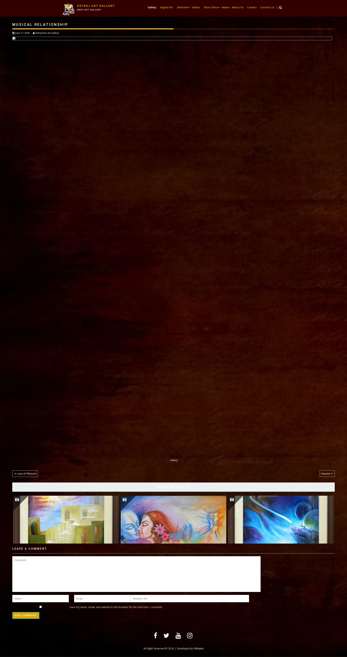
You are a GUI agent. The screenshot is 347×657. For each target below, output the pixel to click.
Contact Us (267, 7)
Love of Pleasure (27, 473)
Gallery (152, 7)
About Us (237, 7)
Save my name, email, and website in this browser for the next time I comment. (116, 607)
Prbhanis (199, 648)
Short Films (211, 7)
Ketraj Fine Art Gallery (47, 33)
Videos (196, 7)
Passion (325, 473)
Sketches (182, 7)
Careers (252, 7)
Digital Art (166, 7)
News (225, 7)
